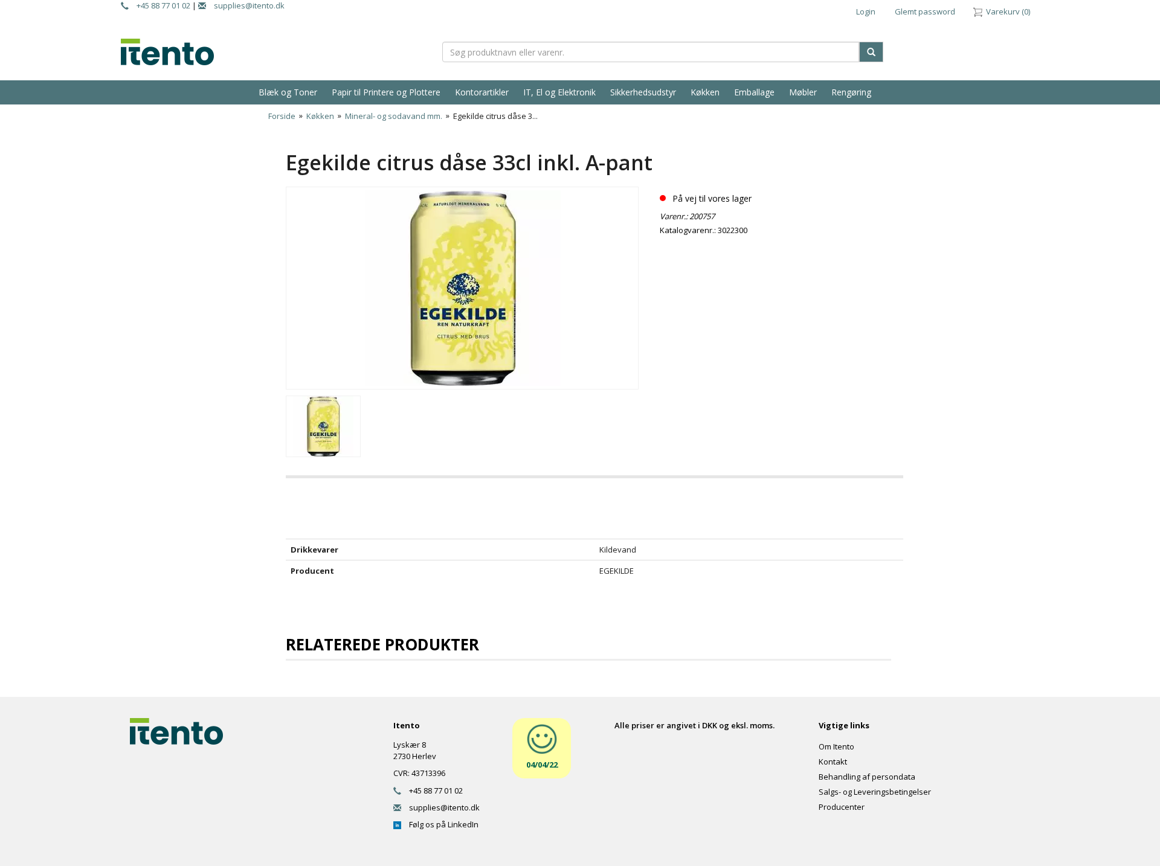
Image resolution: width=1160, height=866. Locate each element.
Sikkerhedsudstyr (643, 92)
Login (865, 11)
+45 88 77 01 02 (159, 5)
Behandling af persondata (867, 776)
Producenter (842, 806)
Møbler (803, 92)
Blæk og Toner (288, 92)
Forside (281, 116)
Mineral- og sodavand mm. (393, 116)
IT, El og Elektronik (559, 92)
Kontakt (833, 761)
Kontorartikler (482, 92)
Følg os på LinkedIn (439, 824)
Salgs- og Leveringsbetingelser (875, 791)
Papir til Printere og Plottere (386, 92)
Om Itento (836, 746)
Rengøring (851, 92)
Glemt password (925, 11)
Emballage (754, 92)
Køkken (705, 92)
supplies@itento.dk (245, 5)
